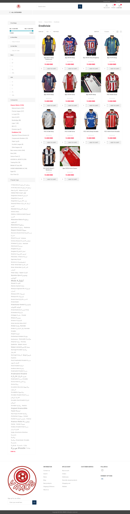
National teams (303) (18, 108)
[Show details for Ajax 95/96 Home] (70, 82)
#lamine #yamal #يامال (17, 286)
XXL (13, 73)
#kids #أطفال (17, 280)
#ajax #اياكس (14, 190)
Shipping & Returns (48, 486)
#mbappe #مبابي (16, 315)
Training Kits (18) (15, 162)
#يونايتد (28, 448)
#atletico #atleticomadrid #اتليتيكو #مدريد (21, 215)
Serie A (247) (15, 117)
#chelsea (23, 238)
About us (46, 490)
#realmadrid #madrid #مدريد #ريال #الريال (19, 375)
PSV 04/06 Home (112, 94)
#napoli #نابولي (15, 334)
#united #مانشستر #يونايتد (18, 419)
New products (47, 483)
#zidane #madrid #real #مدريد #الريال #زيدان (19, 428)
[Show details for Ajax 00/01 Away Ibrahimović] (49, 45)
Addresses (65, 477)
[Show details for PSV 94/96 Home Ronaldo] (112, 119)
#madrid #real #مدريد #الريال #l (19, 299)
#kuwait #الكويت (15, 283)
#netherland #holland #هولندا (19, 336)
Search (80, 6)
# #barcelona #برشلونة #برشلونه (20, 185)
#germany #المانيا (16, 259)
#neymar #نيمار (15, 342)
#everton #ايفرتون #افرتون (18, 254)
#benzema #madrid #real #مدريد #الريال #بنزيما (21, 234)
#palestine (14, 344)
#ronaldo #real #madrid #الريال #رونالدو (20, 402)
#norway (23, 342)
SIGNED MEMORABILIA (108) (19, 168)
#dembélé (25, 243)
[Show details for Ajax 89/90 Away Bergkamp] (91, 45)
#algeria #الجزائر (23, 190)
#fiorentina (14, 256)
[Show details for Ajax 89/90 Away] (70, 45)
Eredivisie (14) (16, 132)
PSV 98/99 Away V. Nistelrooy (48, 169)
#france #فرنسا (22, 256)
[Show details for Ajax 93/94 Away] (112, 45)
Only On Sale (15, 50)
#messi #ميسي (16, 318)
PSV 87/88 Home (70, 131)
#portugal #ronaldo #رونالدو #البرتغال (19, 351)
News (45, 477)
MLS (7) (14, 126)
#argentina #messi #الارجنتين (19, 195)
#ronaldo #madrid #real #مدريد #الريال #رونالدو (20, 396)
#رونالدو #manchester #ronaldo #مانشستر (20, 441)
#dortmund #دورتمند (17, 246)
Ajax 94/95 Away (49, 94)
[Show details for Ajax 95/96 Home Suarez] (70, 156)
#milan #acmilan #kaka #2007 (19, 323)
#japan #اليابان (23, 272)
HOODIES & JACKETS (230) (18, 159)
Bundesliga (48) (16, 120)
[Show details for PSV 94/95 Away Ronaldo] (91, 119)
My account (107, 7)
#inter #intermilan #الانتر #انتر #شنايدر (19, 269)
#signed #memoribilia (19, 408)
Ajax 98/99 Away (91, 94)
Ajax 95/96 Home (70, 94)
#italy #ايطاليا (14, 272)
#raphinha (13, 357)
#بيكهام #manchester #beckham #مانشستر (19, 434)
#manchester (15, 302)
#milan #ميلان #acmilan (18, 326)
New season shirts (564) (18, 150)
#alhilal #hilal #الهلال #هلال (18, 193)
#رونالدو (13, 437)
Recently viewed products (69, 480)
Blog (44, 480)
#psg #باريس (27, 355)
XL (13, 69)
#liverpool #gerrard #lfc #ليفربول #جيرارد (20, 290)
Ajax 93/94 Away (112, 57)
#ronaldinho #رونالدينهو (17, 392)
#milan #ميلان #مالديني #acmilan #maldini (20, 330)
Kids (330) (13, 153)
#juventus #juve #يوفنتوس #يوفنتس (19, 276)
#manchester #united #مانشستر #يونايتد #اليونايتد (21, 306)
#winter (13, 424)
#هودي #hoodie (18, 448)
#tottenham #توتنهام (17, 416)
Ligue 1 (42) (15, 123)
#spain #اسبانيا (15, 411)
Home (40, 22)
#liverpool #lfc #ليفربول (18, 294)
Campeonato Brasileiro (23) (20, 138)
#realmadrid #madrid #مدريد (19, 371)
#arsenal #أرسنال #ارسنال (19, 209)
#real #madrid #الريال (17, 365)
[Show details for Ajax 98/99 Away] (91, 82)
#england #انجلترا (16, 249)
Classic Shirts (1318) (17, 105)
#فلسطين (13, 445)
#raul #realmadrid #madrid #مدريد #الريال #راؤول (21, 362)
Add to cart (51, 68)
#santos (24, 405)
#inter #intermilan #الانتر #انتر (19, 264)
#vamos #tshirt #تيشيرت (20, 422)
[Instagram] (102, 470)
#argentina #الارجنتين (17, 198)
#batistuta (27, 227)
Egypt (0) (13, 171)
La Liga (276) (15, 114)
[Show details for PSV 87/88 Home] (70, 119)
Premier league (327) (18, 111)
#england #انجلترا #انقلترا (18, 251)
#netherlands (14, 339)
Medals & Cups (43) (16, 165)
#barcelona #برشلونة (17, 225)
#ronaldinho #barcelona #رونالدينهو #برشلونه (20, 388)
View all (13, 451)
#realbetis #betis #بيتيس (17, 368)
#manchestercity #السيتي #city (20, 310)
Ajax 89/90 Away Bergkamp (91, 57)
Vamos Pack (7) (15, 156)
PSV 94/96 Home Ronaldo (112, 131)
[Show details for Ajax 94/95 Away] (49, 82)
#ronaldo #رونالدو (16, 405)
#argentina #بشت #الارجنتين (19, 201)
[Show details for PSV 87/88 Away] (49, 119)
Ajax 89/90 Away (70, 57)
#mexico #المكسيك (16, 320)
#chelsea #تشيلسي (16, 243)
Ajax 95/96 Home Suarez (70, 168)
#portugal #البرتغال (16, 355)
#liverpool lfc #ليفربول (17, 296)
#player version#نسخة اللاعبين (20, 347)
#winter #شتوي (20, 424)
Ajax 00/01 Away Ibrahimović (49, 58)
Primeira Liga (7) (16, 129)
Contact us (46, 470)
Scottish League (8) (17, 144)
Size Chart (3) (14, 174)
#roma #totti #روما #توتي (18, 381)
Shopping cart (66, 483)
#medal (23, 315)
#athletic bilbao (15, 211)
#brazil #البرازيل (15, 238)
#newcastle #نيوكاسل (25, 339)
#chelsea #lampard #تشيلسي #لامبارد (21, 241)
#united (25, 416)
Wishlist (64, 486)
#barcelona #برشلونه (17, 227)
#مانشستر (20, 445)
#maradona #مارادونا (17, 312)
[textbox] (57, 6)
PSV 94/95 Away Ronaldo (91, 131)
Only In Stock (16, 42)
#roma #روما (14, 384)
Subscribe (34, 502)
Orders (64, 474)
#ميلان (25, 445)
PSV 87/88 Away (49, 131)
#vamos (28, 419)
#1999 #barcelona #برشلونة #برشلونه (21, 187)
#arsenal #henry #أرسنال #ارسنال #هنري (20, 205)
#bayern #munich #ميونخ (18, 230)
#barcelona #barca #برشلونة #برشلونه (20, 221)
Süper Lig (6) (15, 141)
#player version (22, 344)
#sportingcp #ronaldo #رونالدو (19, 413)
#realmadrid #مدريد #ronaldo (19, 379)
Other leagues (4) (17, 147)
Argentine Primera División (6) (20, 135)
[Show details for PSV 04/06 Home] (112, 82)
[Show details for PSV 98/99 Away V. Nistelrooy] (49, 156)
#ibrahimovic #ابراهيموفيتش (18, 262)
